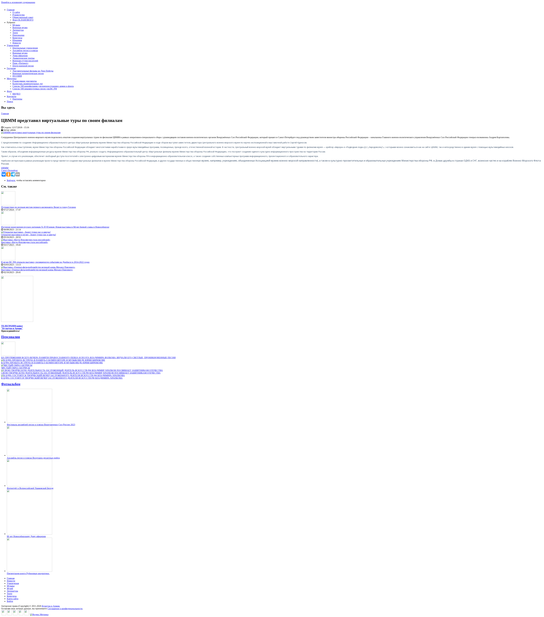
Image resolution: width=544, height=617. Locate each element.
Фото (9, 91)
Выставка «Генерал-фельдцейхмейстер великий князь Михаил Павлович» (37, 270)
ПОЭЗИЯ (17, 76)
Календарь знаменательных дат (27, 83)
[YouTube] (21, 614)
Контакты (11, 96)
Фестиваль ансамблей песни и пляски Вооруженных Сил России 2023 (41, 424)
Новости (16, 43)
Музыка (16, 25)
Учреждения (13, 45)
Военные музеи (19, 27)
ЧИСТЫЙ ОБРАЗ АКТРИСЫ (15, 368)
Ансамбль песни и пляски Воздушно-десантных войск (33, 458)
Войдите (11, 180)
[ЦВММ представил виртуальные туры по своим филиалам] (30, 132)
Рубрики (11, 22)
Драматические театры (23, 58)
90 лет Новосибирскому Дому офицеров (26, 536)
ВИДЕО (16, 94)
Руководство (18, 15)
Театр (15, 32)
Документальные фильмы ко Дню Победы (32, 71)
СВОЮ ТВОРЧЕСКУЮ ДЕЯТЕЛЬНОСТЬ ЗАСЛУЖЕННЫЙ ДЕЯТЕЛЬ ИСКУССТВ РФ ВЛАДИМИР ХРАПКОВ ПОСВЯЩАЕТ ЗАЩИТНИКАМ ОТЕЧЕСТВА (81, 373)
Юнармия (17, 40)
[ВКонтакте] (4, 614)
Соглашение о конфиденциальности (64, 608)
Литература (18, 30)
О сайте (16, 12)
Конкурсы (17, 38)
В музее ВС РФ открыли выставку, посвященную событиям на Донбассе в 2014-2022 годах (45, 262)
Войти (10, 601)
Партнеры (17, 99)
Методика (11, 78)
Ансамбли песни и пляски (25, 50)
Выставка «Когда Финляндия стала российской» (24, 242)
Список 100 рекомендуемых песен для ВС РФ (34, 89)
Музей (10, 588)
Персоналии (18, 35)
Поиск (10, 101)
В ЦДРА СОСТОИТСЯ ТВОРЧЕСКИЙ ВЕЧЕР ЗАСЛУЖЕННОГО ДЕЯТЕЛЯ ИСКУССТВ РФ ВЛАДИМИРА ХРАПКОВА (62, 378)
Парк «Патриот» (20, 63)
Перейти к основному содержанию (18, 2)
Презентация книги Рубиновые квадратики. (28, 573)
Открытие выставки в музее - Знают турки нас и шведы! (28, 234)
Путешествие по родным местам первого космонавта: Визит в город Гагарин (38, 207)
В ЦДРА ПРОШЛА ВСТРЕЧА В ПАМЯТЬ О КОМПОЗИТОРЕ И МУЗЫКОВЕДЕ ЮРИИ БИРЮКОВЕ (52, 362)
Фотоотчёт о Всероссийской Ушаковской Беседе (30, 488)
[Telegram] (26, 614)
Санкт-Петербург (9, 170)
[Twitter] (9, 614)
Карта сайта (12, 598)
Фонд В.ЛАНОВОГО (22, 20)
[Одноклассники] (15, 614)
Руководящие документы (24, 81)
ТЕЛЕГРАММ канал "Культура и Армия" (12, 327)
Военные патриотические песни (28, 73)
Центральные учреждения (25, 48)
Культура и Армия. (51, 606)
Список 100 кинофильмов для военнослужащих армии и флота (43, 86)
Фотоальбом (10, 384)
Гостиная (11, 68)
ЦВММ (4, 168)
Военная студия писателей (25, 60)
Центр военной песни (23, 66)
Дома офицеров (20, 55)
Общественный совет (22, 17)
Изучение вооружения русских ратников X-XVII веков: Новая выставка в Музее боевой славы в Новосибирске (55, 227)
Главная (10, 9)
